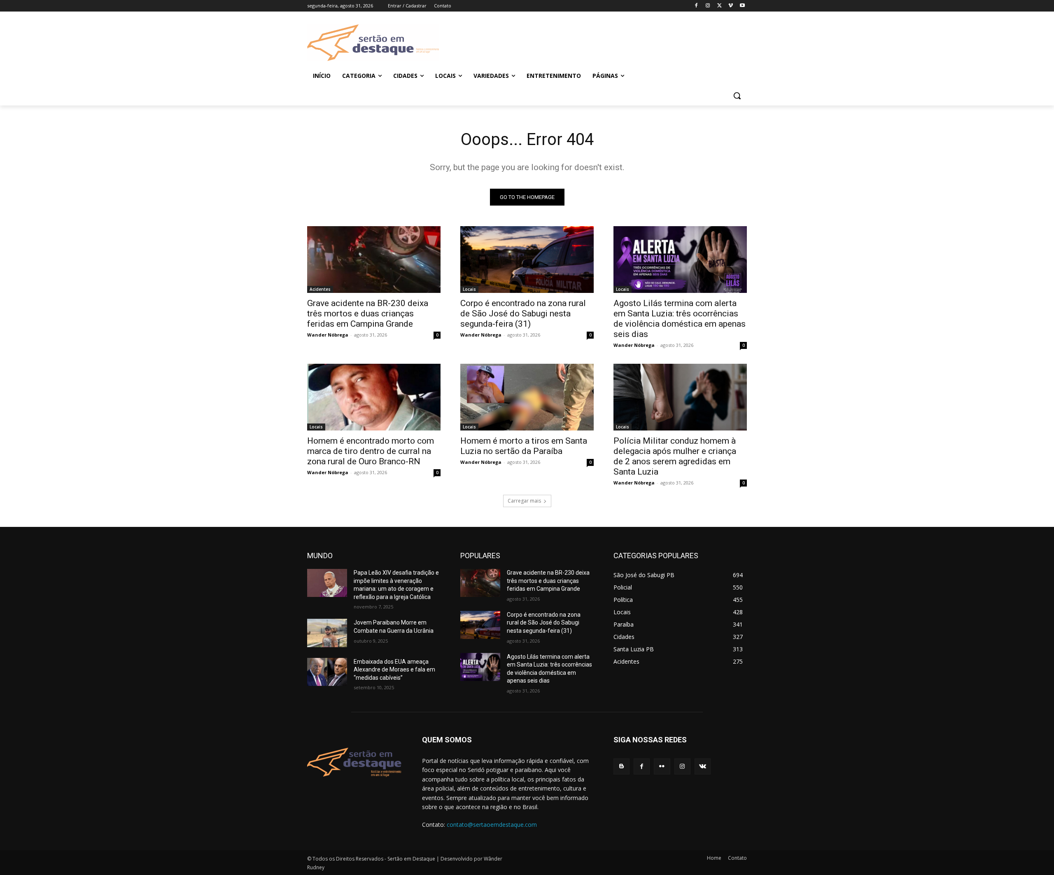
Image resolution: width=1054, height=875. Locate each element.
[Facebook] (696, 6)
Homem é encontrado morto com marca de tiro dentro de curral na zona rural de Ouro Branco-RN (370, 451)
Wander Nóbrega (327, 335)
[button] (737, 95)
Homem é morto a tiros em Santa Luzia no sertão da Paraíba (523, 446)
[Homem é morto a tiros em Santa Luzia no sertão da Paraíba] (527, 397)
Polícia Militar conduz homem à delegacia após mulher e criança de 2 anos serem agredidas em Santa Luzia (674, 456)
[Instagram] (708, 6)
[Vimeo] (730, 6)
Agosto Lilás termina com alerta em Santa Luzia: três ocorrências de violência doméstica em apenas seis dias (679, 318)
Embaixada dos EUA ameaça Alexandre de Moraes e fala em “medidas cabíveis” (394, 669)
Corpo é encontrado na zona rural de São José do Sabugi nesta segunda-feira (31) (523, 313)
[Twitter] (719, 6)
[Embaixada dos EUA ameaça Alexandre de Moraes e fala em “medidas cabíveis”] (327, 672)
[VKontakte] (703, 766)
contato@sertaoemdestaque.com (492, 824)
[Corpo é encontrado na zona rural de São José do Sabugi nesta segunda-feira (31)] (527, 259)
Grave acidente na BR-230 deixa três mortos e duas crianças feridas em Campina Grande (367, 313)
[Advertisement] (593, 41)
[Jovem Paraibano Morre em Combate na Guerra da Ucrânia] (327, 633)
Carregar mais (524, 500)
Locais (469, 289)
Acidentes (320, 289)
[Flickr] (662, 766)
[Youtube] (742, 6)
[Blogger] (621, 766)
